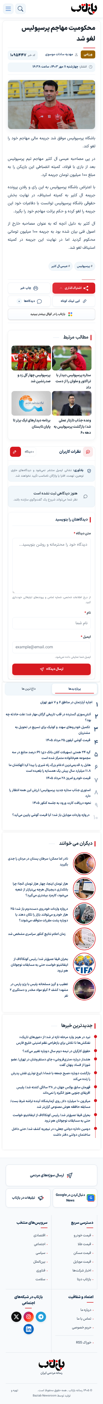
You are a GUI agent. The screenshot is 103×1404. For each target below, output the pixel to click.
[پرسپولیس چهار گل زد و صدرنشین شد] (31, 358)
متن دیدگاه (82, 533)
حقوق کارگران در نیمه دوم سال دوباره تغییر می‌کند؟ (56, 1051)
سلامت (40, 1279)
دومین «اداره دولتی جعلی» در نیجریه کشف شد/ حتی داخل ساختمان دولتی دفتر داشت (51, 1132)
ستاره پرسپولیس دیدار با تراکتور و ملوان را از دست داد (73, 381)
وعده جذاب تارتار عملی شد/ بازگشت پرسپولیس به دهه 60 (72, 426)
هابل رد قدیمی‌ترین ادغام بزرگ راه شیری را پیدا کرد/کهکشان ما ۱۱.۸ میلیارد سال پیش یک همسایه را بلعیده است (50, 768)
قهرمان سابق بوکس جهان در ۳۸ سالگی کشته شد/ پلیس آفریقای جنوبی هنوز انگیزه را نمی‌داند (53, 1090)
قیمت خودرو (82, 1235)
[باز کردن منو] (8, 9)
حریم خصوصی (81, 1327)
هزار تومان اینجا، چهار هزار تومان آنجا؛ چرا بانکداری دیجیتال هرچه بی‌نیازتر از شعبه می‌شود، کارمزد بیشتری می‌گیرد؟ (40, 890)
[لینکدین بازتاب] (29, 1329)
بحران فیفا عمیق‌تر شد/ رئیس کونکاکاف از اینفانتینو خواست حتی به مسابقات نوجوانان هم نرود (39, 965)
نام (87, 612)
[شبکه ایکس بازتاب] (16, 1317)
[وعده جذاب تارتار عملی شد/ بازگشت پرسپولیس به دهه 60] (72, 403)
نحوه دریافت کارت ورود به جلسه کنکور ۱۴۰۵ (61, 803)
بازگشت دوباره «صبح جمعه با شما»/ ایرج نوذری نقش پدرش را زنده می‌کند (50, 1076)
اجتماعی (39, 1244)
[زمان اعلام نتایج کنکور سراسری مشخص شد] (83, 939)
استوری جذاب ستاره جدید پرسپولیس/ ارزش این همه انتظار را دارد (49, 793)
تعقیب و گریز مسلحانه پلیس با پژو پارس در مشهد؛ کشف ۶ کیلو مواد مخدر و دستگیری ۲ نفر (39, 990)
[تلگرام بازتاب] (41, 1317)
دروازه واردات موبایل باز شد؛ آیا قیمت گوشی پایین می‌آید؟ (51, 815)
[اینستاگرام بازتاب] (29, 1317)
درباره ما (85, 1310)
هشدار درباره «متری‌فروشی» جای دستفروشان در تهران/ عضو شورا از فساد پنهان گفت (50, 1062)
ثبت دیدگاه (15, 452)
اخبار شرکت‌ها (81, 1270)
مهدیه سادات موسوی (59, 54)
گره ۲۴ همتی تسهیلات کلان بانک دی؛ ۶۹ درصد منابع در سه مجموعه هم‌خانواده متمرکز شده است (51, 755)
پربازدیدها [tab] (74, 689)
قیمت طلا (84, 1244)
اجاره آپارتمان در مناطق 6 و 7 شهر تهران (66, 702)
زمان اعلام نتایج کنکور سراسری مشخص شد (37, 934)
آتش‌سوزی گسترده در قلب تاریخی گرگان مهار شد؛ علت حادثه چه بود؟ (48, 717)
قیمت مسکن (82, 1253)
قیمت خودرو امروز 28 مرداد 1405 (68, 778)
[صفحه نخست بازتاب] (52, 1365)
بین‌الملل (39, 1262)
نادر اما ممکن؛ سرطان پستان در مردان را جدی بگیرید (38, 862)
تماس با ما (84, 1318)
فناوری (40, 1270)
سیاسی (40, 1253)
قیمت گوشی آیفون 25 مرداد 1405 (68, 740)
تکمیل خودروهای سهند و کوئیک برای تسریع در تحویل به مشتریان (52, 730)
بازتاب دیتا (84, 1279)
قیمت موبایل (82, 1262)
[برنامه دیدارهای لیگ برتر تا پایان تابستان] (31, 403)
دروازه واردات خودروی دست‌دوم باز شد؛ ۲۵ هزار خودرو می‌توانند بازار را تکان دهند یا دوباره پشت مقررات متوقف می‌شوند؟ (39, 915)
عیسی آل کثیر (59, 266)
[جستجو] (20, 9)
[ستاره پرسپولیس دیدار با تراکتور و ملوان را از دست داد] (72, 358)
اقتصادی (39, 1235)
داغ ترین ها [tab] (29, 689)
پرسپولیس (83, 266)
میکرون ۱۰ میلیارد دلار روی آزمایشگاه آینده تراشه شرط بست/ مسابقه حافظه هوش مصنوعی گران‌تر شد (50, 1104)
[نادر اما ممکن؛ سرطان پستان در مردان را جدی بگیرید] (84, 864)
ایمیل (86, 636)
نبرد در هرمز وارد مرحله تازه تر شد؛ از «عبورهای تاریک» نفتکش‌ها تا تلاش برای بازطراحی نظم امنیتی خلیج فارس (53, 1040)
